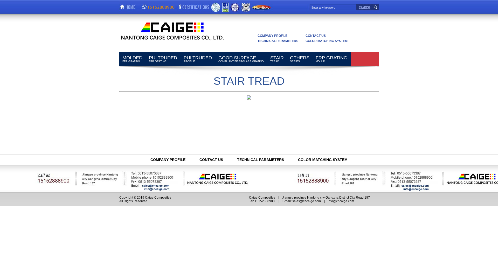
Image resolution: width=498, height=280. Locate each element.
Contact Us (316, 36)
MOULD (331, 59)
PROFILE (198, 59)
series (299, 59)
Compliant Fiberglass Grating (241, 59)
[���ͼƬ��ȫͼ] (249, 98)
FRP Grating (132, 59)
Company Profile (272, 36)
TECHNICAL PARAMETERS (278, 41)
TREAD (277, 59)
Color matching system (327, 41)
